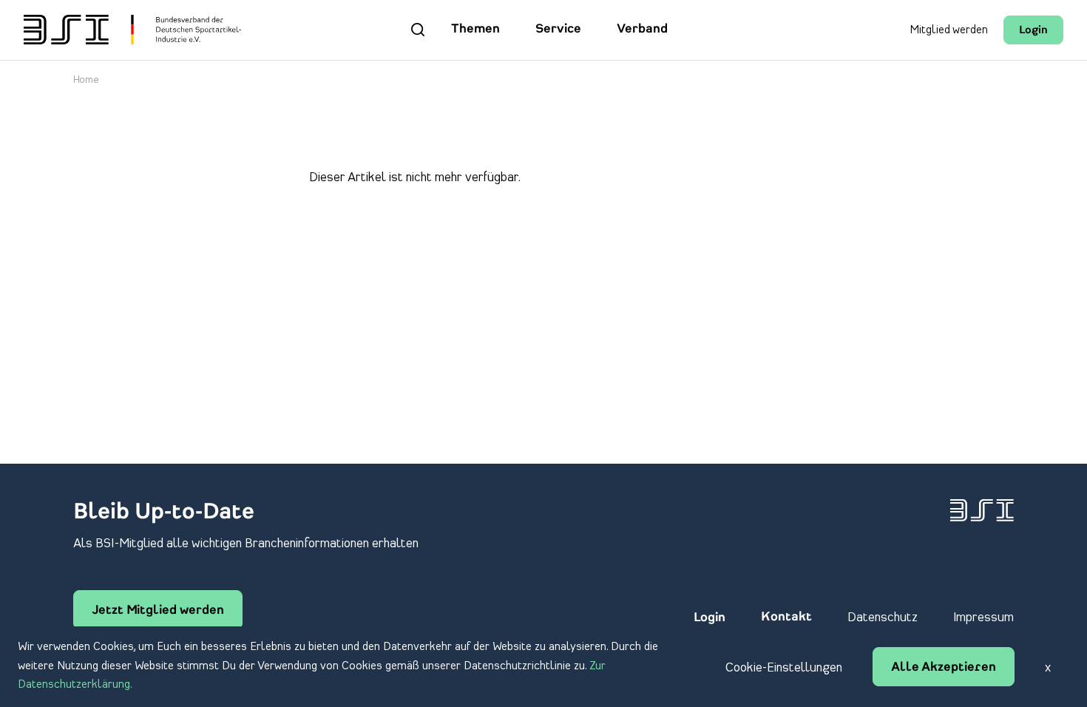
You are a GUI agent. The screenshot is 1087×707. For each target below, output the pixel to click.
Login (1033, 31)
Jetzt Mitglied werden (158, 611)
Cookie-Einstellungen (783, 667)
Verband (642, 29)
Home (86, 80)
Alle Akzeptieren (943, 668)
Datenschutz (882, 617)
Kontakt (786, 617)
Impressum (983, 617)
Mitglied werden (949, 30)
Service (558, 29)
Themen (475, 29)
